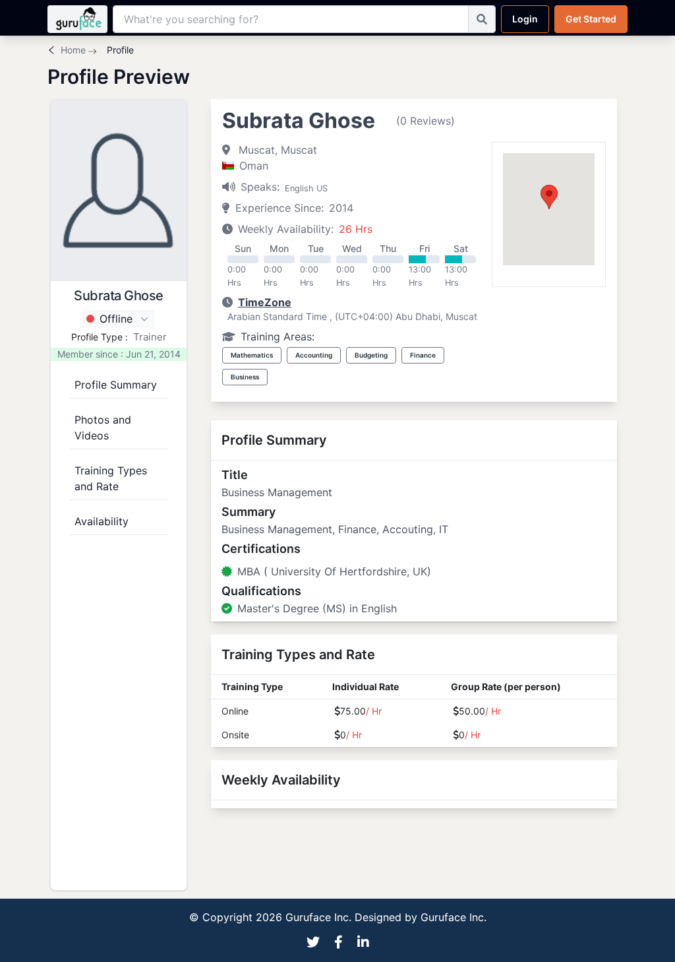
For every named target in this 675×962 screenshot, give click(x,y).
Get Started (591, 18)
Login (525, 18)
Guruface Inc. (453, 917)
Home (73, 49)
